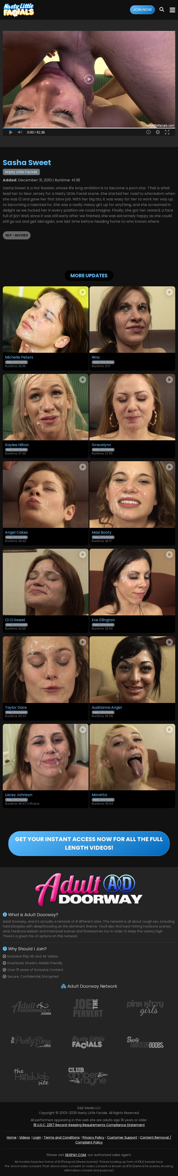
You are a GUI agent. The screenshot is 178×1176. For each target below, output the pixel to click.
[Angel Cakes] (46, 494)
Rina (95, 357)
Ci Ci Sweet (15, 620)
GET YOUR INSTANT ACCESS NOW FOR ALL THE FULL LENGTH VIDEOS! (89, 843)
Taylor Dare (16, 707)
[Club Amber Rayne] (88, 1076)
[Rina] (132, 319)
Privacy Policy (93, 1137)
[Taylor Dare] (46, 669)
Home (11, 1137)
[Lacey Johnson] (46, 757)
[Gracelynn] (132, 407)
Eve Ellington (103, 620)
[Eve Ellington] (132, 582)
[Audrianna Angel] (132, 669)
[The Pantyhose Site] (31, 1042)
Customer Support (122, 1137)
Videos (24, 1137)
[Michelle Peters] (46, 319)
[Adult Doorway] (31, 1007)
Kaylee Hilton (17, 445)
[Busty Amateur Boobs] (145, 1042)
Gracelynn (101, 445)
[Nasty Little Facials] (19, 9)
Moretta (99, 795)
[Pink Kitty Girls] (145, 1007)
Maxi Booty (101, 532)
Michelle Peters (19, 357)
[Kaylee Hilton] (46, 407)
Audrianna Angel (107, 707)
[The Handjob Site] (31, 1076)
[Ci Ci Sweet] (46, 582)
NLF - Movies (17, 235)
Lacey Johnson (18, 795)
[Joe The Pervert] (88, 1007)
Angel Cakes (16, 532)
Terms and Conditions (62, 1137)
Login (37, 1137)
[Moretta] (132, 757)
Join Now (142, 9)
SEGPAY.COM (75, 1155)
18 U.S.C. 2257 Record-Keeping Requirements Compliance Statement (89, 1125)
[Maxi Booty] (132, 494)
